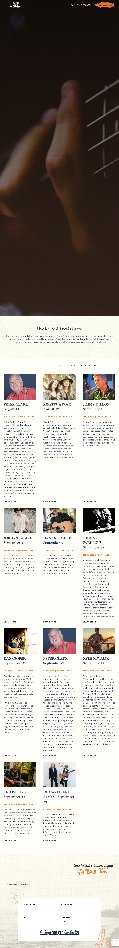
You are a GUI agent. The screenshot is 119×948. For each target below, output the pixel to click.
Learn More (10, 501)
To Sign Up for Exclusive (59, 932)
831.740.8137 (72, 5)
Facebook (25, 885)
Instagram (11, 885)
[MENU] (5, 5)
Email (27, 918)
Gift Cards (86, 5)
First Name (29, 904)
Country (66, 918)
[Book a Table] (105, 5)
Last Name (66, 904)
